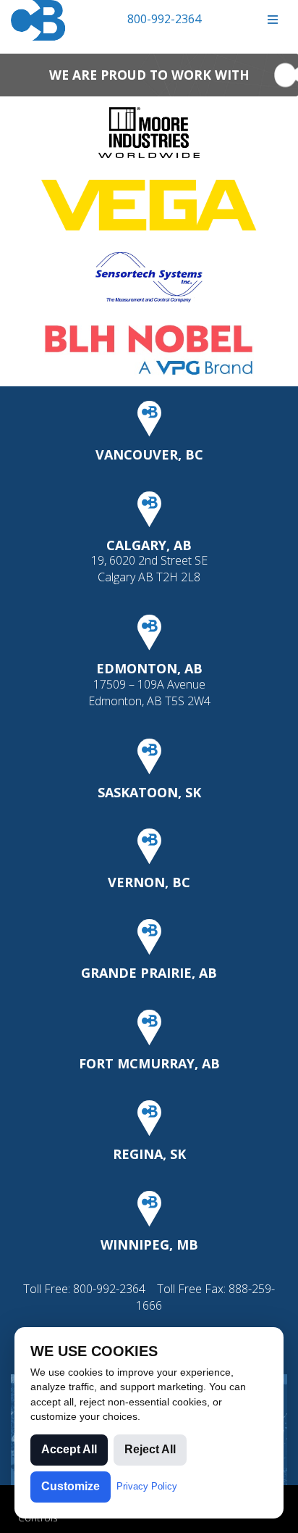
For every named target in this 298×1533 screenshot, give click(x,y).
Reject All (150, 1449)
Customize (70, 1486)
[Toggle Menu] (272, 19)
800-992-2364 (164, 19)
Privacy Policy (146, 1486)
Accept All (69, 1449)
